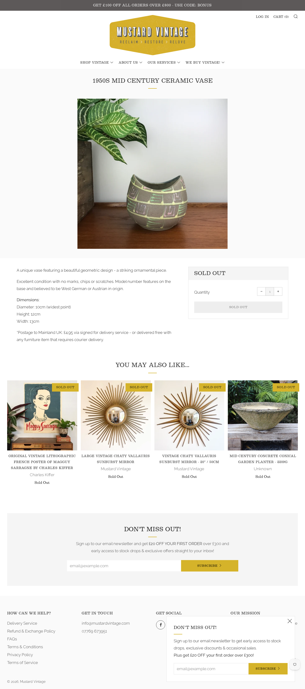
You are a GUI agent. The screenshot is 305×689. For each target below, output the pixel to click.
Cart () (281, 17)
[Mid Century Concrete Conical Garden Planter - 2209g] (263, 415)
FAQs (12, 639)
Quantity (202, 292)
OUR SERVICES (162, 63)
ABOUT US (128, 63)
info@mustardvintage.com (106, 623)
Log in (262, 17)
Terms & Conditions (25, 646)
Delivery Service (22, 623)
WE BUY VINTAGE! (203, 63)
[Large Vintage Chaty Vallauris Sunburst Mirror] (116, 415)
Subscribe (207, 565)
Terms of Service (22, 662)
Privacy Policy (20, 654)
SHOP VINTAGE (94, 63)
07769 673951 (94, 631)
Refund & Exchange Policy (31, 631)
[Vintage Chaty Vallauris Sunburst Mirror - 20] (189, 415)
